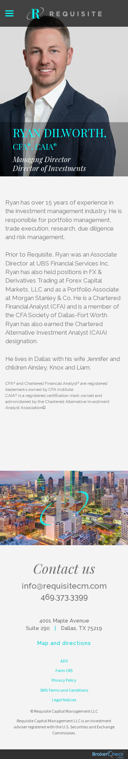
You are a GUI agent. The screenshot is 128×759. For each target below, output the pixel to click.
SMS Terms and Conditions (64, 690)
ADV (64, 661)
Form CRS (64, 670)
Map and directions (64, 643)
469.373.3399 (64, 596)
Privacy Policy (64, 680)
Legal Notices (64, 699)
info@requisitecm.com (64, 585)
